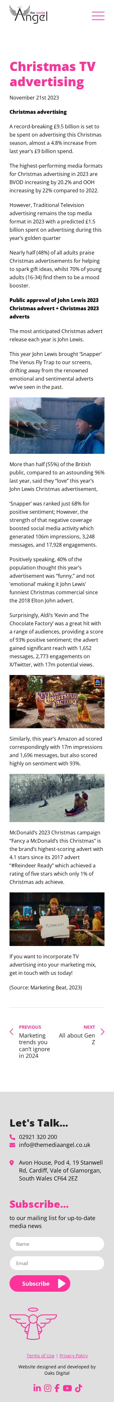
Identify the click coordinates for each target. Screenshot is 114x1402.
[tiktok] (78, 1388)
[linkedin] (37, 1388)
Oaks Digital (57, 1373)
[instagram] (47, 1388)
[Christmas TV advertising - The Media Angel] (28, 14)
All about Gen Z (77, 1035)
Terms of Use (40, 1356)
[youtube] (67, 1388)
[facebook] (57, 1388)
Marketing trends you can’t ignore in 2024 (34, 1041)
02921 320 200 (38, 1137)
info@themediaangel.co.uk (54, 1144)
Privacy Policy (74, 1356)
